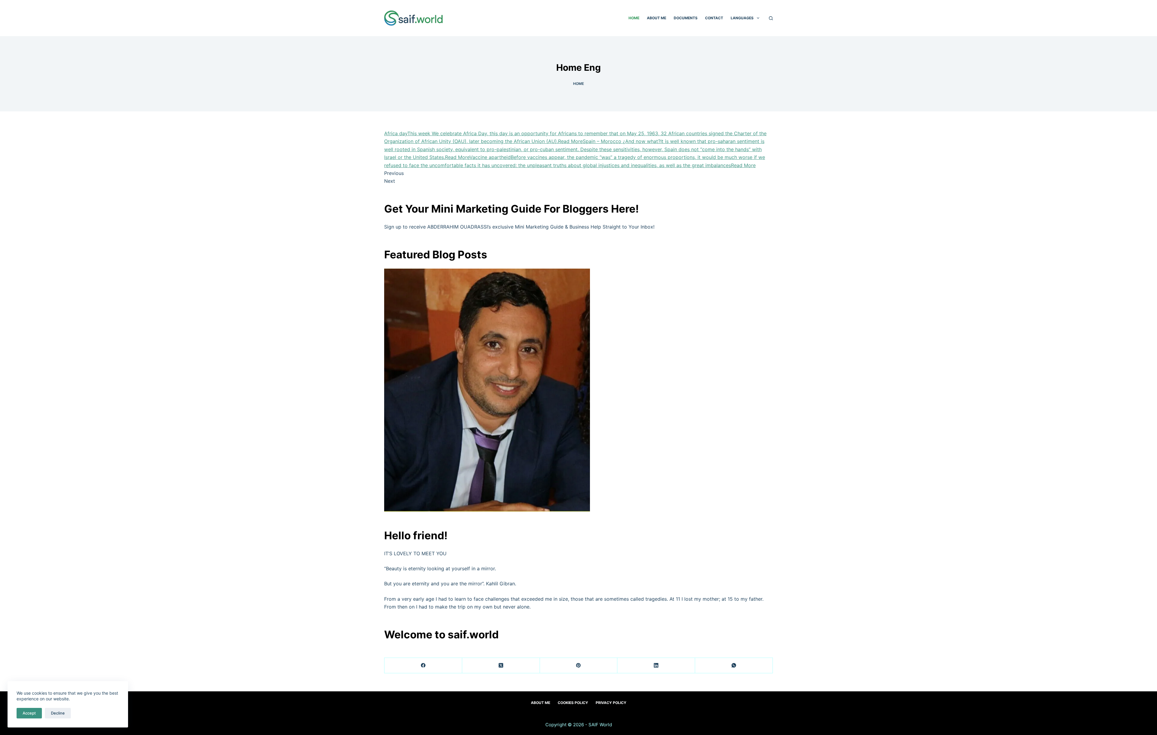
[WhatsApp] (734, 665)
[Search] (771, 18)
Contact (714, 18)
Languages (742, 18)
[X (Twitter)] (501, 665)
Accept (29, 713)
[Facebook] (423, 665)
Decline (58, 713)
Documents (686, 18)
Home (634, 18)
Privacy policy (611, 702)
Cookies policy (573, 702)
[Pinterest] (579, 665)
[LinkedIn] (656, 665)
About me (656, 18)
